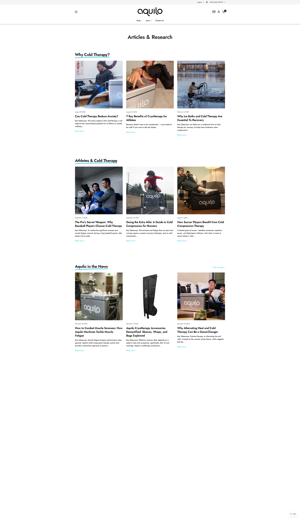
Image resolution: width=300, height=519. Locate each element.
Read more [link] (79, 131)
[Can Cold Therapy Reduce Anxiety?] (99, 84)
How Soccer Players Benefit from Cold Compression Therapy (200, 224)
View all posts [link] (218, 267)
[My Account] (218, 12)
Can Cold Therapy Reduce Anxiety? (96, 116)
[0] (223, 12)
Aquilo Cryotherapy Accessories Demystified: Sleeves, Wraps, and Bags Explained (146, 332)
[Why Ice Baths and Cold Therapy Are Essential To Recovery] (201, 84)
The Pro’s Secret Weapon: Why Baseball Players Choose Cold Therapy (98, 224)
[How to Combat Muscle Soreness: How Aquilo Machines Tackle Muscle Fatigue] (99, 296)
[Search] (77, 12)
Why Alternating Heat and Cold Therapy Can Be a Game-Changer (197, 330)
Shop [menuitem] (139, 20)
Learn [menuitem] (148, 20)
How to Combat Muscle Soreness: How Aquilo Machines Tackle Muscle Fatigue (99, 332)
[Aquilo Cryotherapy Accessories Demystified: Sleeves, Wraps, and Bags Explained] (150, 296)
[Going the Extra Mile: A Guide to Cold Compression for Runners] (150, 190)
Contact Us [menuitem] (159, 20)
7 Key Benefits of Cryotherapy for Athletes (146, 118)
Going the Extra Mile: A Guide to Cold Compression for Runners (149, 224)
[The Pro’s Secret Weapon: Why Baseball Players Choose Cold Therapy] (99, 190)
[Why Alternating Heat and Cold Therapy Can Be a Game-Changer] (201, 296)
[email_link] (213, 12)
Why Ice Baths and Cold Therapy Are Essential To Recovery (199, 118)
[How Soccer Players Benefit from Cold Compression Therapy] (201, 190)
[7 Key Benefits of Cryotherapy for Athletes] (150, 84)
